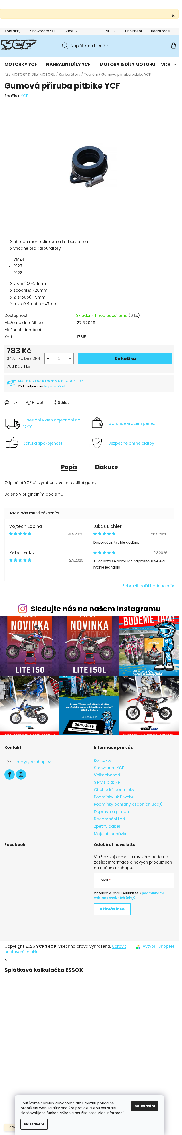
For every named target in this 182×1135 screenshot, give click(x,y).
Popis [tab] (69, 467)
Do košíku (125, 358)
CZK (106, 31)
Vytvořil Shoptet (158, 946)
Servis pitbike (107, 782)
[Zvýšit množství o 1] (70, 358)
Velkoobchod (107, 775)
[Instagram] (21, 774)
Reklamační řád (109, 819)
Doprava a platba (111, 811)
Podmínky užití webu (114, 797)
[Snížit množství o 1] (48, 358)
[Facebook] (9, 774)
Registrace (160, 31)
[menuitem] (21, 64)
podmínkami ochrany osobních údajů (129, 895)
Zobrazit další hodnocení (147, 586)
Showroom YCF (43, 31)
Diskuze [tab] (106, 467)
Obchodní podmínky (114, 789)
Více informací (111, 1112)
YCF (24, 96)
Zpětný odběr (107, 826)
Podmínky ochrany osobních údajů (128, 804)
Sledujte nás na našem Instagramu (96, 609)
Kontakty (12, 31)
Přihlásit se (112, 909)
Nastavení (34, 1124)
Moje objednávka (111, 833)
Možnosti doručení (22, 329)
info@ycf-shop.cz (33, 762)
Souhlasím (145, 1106)
